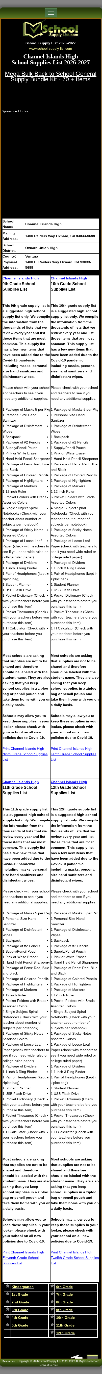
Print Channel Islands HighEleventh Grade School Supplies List (23, 1257)
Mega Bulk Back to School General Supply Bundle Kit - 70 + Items (50, 76)
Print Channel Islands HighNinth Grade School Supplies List (25, 754)
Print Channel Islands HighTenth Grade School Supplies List (73, 754)
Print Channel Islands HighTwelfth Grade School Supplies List (75, 1257)
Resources (8, 1361)
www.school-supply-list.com (50, 48)
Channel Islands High (20, 278)
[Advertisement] (51, 165)
